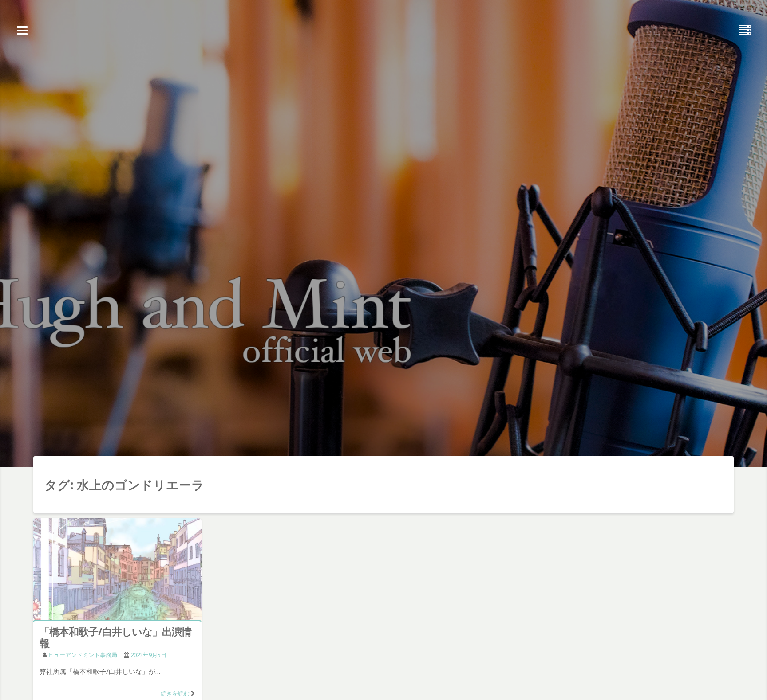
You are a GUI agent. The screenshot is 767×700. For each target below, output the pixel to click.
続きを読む (175, 693)
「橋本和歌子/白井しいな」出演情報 (115, 637)
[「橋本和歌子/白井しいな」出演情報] (117, 570)
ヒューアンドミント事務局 (82, 655)
